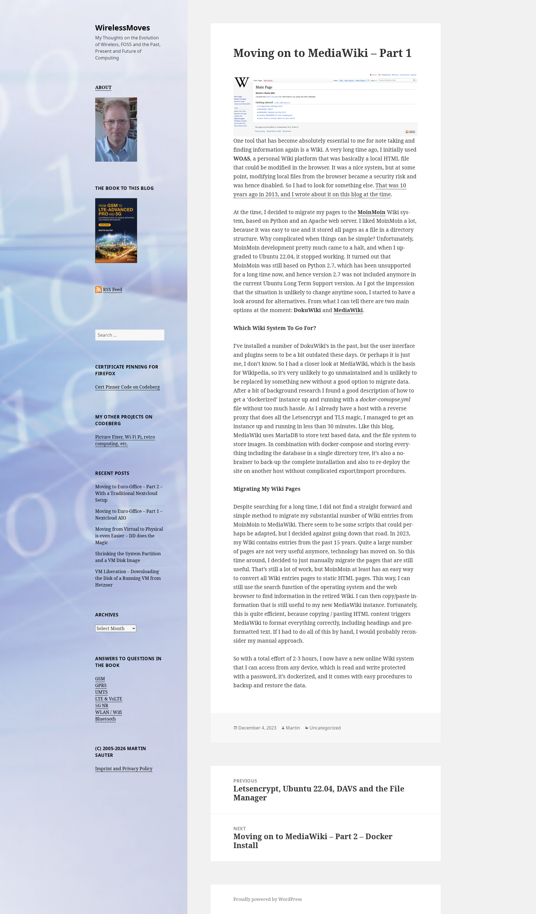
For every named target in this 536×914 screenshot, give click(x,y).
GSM (100, 679)
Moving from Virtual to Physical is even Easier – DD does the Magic (129, 535)
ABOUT (103, 87)
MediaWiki (348, 310)
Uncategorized (325, 728)
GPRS (101, 685)
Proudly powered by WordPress (267, 899)
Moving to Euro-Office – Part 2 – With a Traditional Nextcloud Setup (128, 493)
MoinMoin (372, 212)
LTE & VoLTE (108, 699)
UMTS (101, 692)
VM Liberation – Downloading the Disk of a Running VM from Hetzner (128, 578)
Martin (293, 728)
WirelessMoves (122, 27)
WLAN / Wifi (108, 712)
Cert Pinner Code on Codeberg (127, 387)
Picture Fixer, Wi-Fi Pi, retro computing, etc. (125, 440)
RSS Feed (112, 289)
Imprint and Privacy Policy (123, 768)
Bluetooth (105, 719)
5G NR (101, 705)
